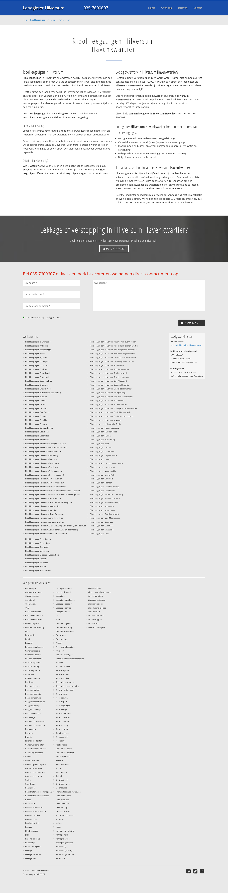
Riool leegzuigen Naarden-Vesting (104, 486)
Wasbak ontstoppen (96, 600)
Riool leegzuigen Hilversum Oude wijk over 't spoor (112, 361)
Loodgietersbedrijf (64, 604)
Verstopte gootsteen (64, 842)
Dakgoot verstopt (32, 705)
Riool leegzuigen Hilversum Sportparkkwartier (109, 385)
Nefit (58, 619)
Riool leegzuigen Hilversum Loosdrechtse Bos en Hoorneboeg (51, 529)
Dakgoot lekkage (32, 686)
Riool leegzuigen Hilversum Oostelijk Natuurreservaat (113, 357)
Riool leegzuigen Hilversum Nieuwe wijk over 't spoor (113, 341)
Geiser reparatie (32, 760)
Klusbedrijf (30, 842)
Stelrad (59, 776)
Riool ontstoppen (63, 721)
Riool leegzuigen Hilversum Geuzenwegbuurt (44, 475)
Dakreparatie (30, 729)
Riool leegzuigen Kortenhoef (102, 451)
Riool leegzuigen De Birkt (36, 408)
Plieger (59, 643)
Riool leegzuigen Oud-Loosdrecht (104, 514)
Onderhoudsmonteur (65, 631)
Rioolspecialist (62, 737)
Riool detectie (62, 698)
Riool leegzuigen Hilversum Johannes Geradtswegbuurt (49, 502)
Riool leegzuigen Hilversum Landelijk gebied (44, 518)
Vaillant (59, 823)
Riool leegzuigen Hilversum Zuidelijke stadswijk (110, 412)
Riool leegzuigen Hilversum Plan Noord (107, 365)
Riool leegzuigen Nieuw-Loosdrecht (105, 498)
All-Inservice (30, 604)
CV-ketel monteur (32, 678)
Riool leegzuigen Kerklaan (101, 447)
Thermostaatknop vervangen (68, 791)
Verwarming (61, 846)
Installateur (30, 803)
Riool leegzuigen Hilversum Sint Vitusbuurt (108, 381)
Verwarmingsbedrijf (64, 850)
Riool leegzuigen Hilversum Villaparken (107, 400)
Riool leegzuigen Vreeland (36, 558)
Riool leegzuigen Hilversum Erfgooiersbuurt (44, 471)
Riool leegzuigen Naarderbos (102, 490)
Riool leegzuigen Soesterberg (37, 543)
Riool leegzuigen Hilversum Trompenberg (107, 392)
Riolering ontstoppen (65, 690)
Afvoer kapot (30, 588)
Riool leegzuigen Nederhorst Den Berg (106, 494)
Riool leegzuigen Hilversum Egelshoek (41, 467)
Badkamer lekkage (33, 611)
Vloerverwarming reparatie (99, 592)
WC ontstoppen (95, 619)
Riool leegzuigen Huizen (100, 435)
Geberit (28, 756)
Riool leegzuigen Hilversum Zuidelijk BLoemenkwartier (113, 408)
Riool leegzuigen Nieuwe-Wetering (105, 502)
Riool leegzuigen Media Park (102, 475)
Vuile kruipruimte (95, 596)
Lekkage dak (30, 858)
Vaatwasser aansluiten (65, 815)
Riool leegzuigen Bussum (36, 396)
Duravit (28, 737)
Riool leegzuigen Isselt (99, 443)
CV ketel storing (32, 666)
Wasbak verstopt (95, 604)
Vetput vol (60, 858)
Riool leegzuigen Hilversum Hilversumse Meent (45, 486)
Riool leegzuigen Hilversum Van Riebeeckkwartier (111, 396)
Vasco (58, 827)
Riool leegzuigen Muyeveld (101, 478)
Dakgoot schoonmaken (35, 701)
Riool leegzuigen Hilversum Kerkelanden (42, 506)
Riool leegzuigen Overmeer (101, 525)
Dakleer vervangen (33, 713)
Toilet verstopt (62, 807)
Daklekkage (30, 717)
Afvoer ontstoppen (33, 592)
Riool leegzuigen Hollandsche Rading (106, 424)
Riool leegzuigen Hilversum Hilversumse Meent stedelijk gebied (52, 494)
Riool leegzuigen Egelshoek (37, 431)
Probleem (60, 651)
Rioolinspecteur (62, 733)
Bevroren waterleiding (34, 627)
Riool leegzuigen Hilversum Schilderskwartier (109, 373)
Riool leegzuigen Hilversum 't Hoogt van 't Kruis (45, 443)
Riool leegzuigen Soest (99, 533)
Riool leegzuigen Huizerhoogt (102, 439)
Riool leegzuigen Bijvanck (36, 357)
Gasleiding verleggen (34, 752)
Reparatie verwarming (65, 682)
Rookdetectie (61, 744)
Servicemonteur (62, 764)
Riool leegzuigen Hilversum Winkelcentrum (108, 404)
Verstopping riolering (65, 831)
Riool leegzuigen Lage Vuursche (103, 455)
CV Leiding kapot (32, 670)
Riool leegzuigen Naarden (101, 482)
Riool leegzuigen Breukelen (37, 385)
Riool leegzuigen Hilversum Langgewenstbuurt (45, 522)
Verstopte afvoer (63, 838)
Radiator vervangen (64, 654)
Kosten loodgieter (33, 846)
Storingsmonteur (63, 784)
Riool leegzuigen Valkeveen (37, 551)
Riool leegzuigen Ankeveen (36, 345)
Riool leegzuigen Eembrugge (37, 416)
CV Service (29, 674)
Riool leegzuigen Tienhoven (37, 547)
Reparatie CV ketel (63, 666)
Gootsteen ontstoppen (35, 772)
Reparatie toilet (62, 678)
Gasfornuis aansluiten (34, 744)
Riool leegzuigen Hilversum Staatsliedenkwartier (110, 388)
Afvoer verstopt (32, 596)
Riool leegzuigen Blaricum (36, 369)
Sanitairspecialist (63, 756)
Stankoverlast (61, 772)
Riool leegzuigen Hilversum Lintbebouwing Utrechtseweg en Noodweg (55, 525)
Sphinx (59, 768)
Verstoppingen (62, 834)
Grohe (28, 780)
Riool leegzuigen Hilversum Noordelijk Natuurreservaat (113, 349)
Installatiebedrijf (32, 823)
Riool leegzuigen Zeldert (35, 566)
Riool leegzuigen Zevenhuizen (38, 570)
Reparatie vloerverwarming (67, 686)
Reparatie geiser (62, 670)
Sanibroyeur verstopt (65, 752)
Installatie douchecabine (35, 811)
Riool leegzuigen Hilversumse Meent (105, 420)
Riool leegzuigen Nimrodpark (102, 510)
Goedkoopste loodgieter (35, 764)
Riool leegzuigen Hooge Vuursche (104, 428)
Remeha (59, 662)
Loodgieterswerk (63, 611)
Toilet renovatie (62, 799)
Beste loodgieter (32, 623)
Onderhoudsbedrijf (64, 627)
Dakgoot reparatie (33, 694)
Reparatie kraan (62, 674)
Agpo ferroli (30, 600)
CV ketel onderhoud (34, 658)
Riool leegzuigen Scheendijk (102, 529)
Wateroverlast (94, 611)
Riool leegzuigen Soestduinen (38, 539)
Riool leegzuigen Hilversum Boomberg (41, 455)
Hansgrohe (30, 787)
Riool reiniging (62, 725)
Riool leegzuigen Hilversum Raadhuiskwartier (109, 369)
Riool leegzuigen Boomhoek (37, 377)
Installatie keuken (32, 815)
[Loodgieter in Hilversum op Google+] (202, 871)
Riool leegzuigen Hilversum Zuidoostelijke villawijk (112, 416)
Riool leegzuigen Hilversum (37, 439)
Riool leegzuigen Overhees (101, 522)
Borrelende (30, 635)
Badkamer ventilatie (33, 619)
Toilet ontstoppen (63, 795)
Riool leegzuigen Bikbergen (37, 361)
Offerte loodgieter (63, 623)
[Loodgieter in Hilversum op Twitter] (195, 871)
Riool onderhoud (63, 713)
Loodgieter (60, 596)
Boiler (27, 631)
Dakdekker (29, 682)
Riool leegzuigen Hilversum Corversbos (42, 463)
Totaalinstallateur (63, 811)
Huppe (28, 799)
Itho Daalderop (31, 831)
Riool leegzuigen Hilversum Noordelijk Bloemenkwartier (114, 345)
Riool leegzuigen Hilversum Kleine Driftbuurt (44, 514)
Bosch (27, 639)
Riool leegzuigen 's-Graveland (38, 341)
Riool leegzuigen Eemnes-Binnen (39, 428)
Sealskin (59, 760)
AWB (27, 608)
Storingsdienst (62, 780)
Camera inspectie (32, 651)
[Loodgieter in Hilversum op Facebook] (188, 871)
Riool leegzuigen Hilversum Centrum (41, 459)
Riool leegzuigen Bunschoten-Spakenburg (43, 392)
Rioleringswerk (62, 694)
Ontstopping (61, 639)
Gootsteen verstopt (33, 776)
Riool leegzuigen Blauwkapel (37, 373)
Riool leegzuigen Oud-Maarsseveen (105, 518)
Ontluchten (61, 635)
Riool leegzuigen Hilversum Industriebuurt (43, 498)
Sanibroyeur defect (64, 748)
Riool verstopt (62, 729)
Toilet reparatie (62, 803)
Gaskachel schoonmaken (36, 748)
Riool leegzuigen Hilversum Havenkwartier (50, 19)
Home (26, 19)
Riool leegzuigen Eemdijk (36, 420)
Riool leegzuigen (63, 705)
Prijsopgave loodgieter (65, 647)
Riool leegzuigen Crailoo (35, 400)
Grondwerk (30, 784)
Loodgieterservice (63, 608)
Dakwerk (29, 733)
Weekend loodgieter (96, 627)
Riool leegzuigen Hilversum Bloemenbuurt (43, 451)
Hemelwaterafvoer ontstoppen (38, 791)
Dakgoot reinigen (32, 690)
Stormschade (61, 787)
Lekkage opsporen (64, 588)
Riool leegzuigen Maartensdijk (103, 471)
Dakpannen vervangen (35, 725)
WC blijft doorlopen (96, 615)
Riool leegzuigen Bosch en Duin (38, 381)
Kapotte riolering (32, 838)
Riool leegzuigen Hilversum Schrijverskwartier (109, 377)
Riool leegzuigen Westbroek (37, 562)
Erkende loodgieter (33, 740)
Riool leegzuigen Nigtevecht (102, 506)
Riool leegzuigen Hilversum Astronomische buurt (46, 447)
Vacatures (60, 819)
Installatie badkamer (34, 807)
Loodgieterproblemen (65, 600)
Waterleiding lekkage (97, 608)
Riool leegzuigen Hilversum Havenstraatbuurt (44, 482)
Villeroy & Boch (94, 588)
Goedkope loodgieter (34, 768)
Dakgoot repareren (33, 698)
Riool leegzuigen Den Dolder (37, 412)
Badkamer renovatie (34, 615)
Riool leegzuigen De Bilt (35, 404)
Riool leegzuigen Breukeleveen (38, 388)
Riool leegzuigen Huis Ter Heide (103, 431)
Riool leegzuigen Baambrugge (38, 349)
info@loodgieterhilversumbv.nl (188, 345)
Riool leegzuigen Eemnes (36, 424)
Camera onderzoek (33, 654)
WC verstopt (93, 623)
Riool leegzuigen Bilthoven (36, 365)
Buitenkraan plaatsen (34, 647)
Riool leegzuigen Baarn (35, 353)
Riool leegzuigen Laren (99, 459)
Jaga (27, 834)
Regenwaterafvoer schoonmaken (70, 658)
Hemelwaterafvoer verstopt (37, 795)
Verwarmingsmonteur (65, 854)
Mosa (58, 615)
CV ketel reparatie (32, 662)
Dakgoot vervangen (33, 709)
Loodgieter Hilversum (43, 8)
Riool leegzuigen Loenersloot (102, 467)
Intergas (28, 827)
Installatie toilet (32, 819)
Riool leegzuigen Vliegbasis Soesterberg (42, 555)
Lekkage (28, 850)
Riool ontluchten (63, 717)
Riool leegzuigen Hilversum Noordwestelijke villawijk (112, 353)
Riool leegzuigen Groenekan (37, 435)
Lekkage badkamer (33, 854)
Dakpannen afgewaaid (35, 721)
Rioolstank (60, 740)
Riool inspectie (62, 701)
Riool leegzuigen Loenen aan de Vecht (106, 463)
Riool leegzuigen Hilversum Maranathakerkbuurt (46, 533)
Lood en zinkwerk (63, 592)
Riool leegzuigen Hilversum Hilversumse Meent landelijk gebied (52, 490)
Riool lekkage (61, 709)
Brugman (29, 643)
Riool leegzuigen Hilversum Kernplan (41, 510)
